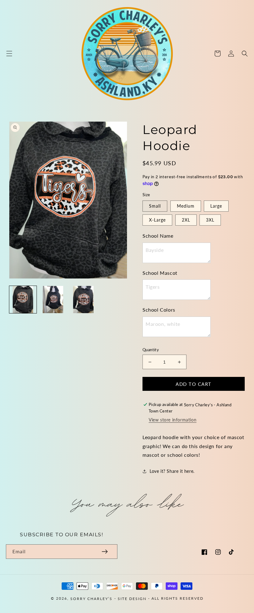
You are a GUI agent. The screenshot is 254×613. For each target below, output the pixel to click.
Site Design (132, 598)
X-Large (157, 219)
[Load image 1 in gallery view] (23, 299)
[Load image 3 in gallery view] (83, 299)
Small (155, 206)
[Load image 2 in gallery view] (53, 299)
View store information (172, 419)
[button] (9, 53)
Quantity (150, 349)
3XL (210, 219)
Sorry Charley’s (91, 598)
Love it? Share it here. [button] (172, 471)
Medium (186, 206)
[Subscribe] (104, 551)
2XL (186, 219)
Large (216, 206)
